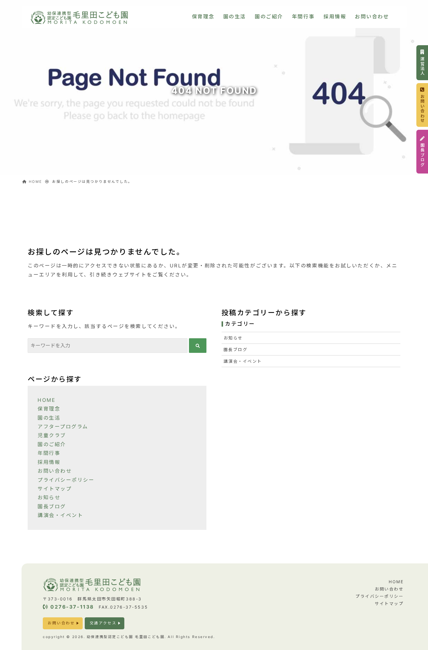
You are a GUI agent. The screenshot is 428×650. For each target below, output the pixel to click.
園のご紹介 (269, 17)
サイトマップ (55, 489)
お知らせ (49, 497)
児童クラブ (52, 435)
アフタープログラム (63, 427)
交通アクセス (103, 623)
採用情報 (334, 17)
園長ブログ (52, 506)
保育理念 (203, 17)
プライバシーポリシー (66, 480)
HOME (46, 400)
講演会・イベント (60, 515)
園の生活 (234, 17)
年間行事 (303, 17)
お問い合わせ (372, 17)
